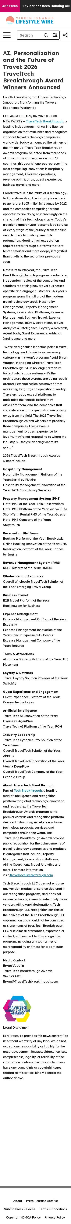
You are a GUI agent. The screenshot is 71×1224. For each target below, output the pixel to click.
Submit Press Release (19, 1209)
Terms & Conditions (53, 1209)
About (17, 1201)
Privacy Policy (54, 1217)
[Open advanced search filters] (54, 35)
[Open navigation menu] (7, 35)
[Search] (45, 35)
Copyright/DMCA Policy (23, 1217)
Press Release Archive (42, 1201)
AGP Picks (10, 6)
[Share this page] (65, 35)
